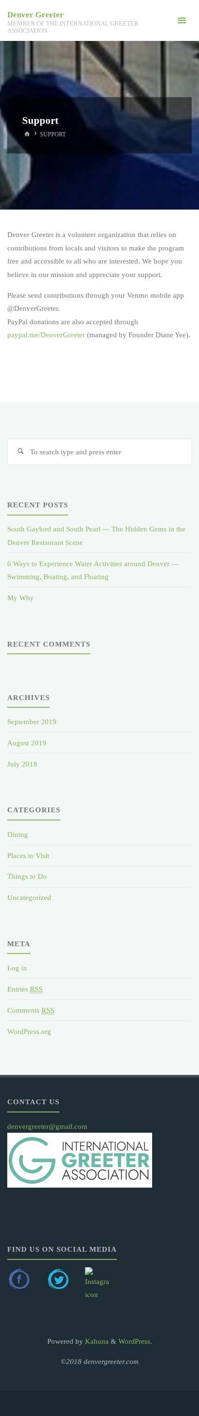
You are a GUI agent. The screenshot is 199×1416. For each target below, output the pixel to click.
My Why (20, 598)
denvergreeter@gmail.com (47, 1126)
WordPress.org (29, 1031)
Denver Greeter (35, 14)
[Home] (27, 134)
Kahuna (96, 1341)
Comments (30, 1010)
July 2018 (22, 764)
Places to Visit (28, 855)
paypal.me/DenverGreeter (46, 335)
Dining (17, 834)
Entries (25, 989)
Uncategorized (29, 897)
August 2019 (26, 743)
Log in (17, 968)
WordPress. (135, 1341)
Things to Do (27, 876)
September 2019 (32, 721)
